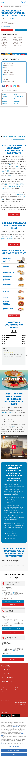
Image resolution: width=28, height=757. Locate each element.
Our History (17, 689)
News (16, 691)
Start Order (7, 30)
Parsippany (7, 139)
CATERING (5, 666)
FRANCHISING (7, 678)
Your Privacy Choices (14, 746)
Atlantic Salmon (9, 184)
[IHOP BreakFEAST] (14, 379)
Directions (20, 30)
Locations (12, 136)
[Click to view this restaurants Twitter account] (14, 86)
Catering (13, 426)
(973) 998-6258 (8, 598)
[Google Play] (6, 715)
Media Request (4, 698)
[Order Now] (25, 2)
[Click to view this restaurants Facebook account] (3, 86)
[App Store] (16, 715)
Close (14, 754)
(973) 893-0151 (8, 653)
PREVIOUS (2, 380)
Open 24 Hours (9, 611)
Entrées (21, 183)
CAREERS (5, 674)
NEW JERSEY (22, 136)
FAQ (16, 693)
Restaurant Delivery (5, 689)
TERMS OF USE (16, 726)
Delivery (10, 412)
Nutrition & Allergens (20, 704)
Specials (3, 693)
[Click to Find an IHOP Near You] (1, 6)
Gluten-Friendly (13, 175)
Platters (3, 188)
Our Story (17, 687)
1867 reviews (15, 19)
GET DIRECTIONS (14, 214)
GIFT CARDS (6, 670)
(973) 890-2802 (8, 625)
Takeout (3, 412)
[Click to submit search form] (26, 6)
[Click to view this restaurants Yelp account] (7, 86)
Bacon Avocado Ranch (7, 238)
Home (5, 136)
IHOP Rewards (4, 691)
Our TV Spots (18, 696)
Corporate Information (6, 696)
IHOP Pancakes (13, 165)
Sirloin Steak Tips (21, 184)
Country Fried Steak (7, 236)
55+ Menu (22, 196)
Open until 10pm (9, 584)
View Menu (13, 604)
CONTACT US (6, 682)
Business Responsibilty (20, 702)
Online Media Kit (5, 700)
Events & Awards (19, 698)
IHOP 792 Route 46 (18, 139)
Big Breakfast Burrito (15, 186)
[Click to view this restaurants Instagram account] (18, 86)
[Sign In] (21, 2)
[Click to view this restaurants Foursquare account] (11, 86)
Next (26, 380)
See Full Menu (14, 316)
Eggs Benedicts (11, 170)
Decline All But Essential (14, 750)
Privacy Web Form (19, 700)
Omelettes (17, 166)
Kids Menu (20, 194)
